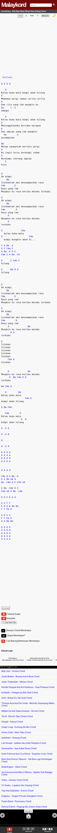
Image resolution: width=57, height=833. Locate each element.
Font (32, 15)
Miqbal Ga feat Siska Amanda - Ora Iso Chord (22, 711)
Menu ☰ (45, 16)
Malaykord (13, 4)
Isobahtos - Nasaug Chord (13, 738)
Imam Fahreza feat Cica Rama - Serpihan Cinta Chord (26, 754)
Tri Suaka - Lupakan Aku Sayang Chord (20, 785)
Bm (2, 143)
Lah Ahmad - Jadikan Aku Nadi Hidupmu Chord (23, 743)
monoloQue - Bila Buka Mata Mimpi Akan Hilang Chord (23, 11)
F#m (3, 185)
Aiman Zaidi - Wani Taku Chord (16, 732)
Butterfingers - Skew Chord (14, 767)
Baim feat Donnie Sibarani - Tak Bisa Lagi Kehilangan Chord (26, 760)
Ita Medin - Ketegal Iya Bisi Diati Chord (19, 692)
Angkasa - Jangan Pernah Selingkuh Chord (21, 796)
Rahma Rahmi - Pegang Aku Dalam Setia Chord (24, 807)
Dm (2, 107)
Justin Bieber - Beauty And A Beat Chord (20, 676)
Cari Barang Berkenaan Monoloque (23, 641)
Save (20, 15)
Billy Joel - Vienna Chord (13, 671)
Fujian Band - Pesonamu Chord (16, 801)
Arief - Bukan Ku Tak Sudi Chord (16, 698)
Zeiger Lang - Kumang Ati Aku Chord (18, 727)
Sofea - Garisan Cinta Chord (14, 780)
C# (18, 254)
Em (7, 509)
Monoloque (7, 77)
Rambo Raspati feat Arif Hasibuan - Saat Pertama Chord (27, 687)
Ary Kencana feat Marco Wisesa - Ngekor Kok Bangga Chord (26, 773)
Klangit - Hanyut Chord (12, 722)
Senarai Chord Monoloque (18, 630)
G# (11, 479)
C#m (8, 482)
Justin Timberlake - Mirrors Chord (17, 682)
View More (28, 811)
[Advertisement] (28, 46)
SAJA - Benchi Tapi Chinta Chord (17, 716)
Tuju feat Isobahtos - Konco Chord (17, 791)
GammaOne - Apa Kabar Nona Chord (19, 748)
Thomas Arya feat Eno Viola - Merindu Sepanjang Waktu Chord (27, 704)
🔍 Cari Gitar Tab (9, 622)
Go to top (5, 608)
